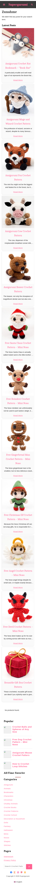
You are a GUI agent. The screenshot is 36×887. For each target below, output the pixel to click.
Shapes (7, 841)
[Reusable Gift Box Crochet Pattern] (18, 663)
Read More (18, 80)
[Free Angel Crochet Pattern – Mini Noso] (18, 551)
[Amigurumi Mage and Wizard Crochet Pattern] (18, 100)
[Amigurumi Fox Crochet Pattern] (18, 156)
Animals (7, 789)
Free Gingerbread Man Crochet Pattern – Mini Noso (18, 459)
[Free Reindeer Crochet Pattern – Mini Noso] (18, 379)
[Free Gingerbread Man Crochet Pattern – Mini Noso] (18, 435)
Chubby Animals (11, 804)
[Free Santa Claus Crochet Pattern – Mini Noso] (18, 324)
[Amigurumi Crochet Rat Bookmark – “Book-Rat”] (18, 44)
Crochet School (10, 815)
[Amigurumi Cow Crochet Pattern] (18, 212)
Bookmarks (8, 792)
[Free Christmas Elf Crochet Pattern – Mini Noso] (18, 496)
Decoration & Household (14, 819)
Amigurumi (8, 785)
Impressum (8, 857)
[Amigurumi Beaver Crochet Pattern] (18, 268)
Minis (6, 834)
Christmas (8, 800)
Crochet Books (10, 807)
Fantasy (7, 826)
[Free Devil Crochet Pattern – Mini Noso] (18, 607)
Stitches (7, 845)
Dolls (6, 823)
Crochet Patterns (11, 811)
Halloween (8, 830)
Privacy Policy (10, 860)
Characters (8, 796)
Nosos (6, 838)
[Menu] (4, 4)
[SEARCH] (29, 866)
